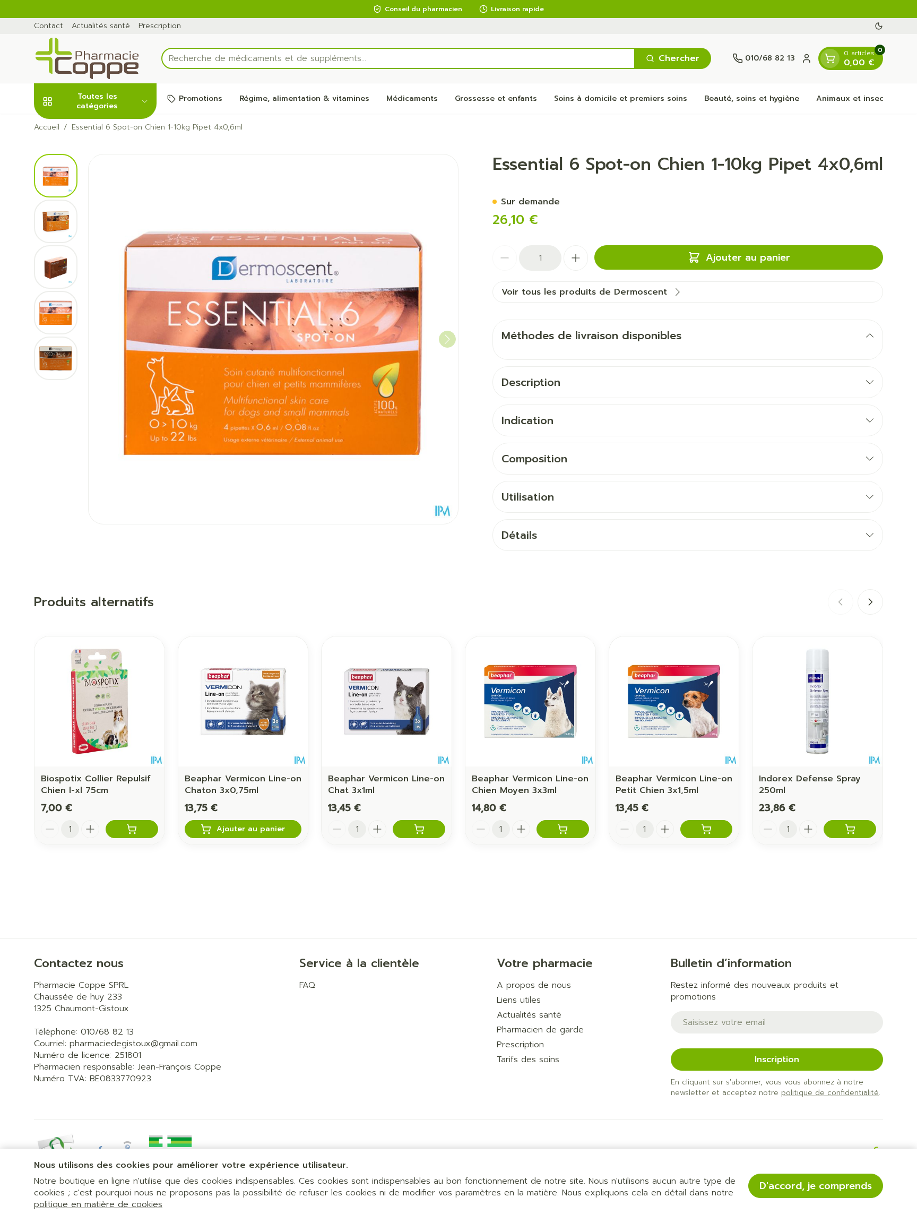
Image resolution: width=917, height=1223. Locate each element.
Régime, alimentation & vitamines (304, 98)
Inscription (777, 1059)
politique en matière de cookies (98, 1204)
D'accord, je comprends (815, 1185)
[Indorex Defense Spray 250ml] (817, 701)
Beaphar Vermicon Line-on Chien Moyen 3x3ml (530, 784)
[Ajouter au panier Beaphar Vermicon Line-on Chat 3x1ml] (419, 829)
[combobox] (398, 58)
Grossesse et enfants (496, 98)
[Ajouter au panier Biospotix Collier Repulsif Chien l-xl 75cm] (132, 829)
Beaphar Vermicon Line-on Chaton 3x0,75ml (243, 784)
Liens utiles (519, 1000)
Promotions (200, 98)
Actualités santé (101, 25)
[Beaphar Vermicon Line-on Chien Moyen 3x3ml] (530, 701)
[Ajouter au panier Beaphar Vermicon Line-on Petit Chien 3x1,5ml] (706, 829)
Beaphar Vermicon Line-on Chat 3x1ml (386, 784)
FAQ (307, 985)
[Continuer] (447, 339)
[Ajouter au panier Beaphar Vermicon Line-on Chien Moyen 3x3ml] (563, 829)
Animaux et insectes (856, 98)
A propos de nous (534, 985)
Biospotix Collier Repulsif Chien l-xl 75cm (96, 784)
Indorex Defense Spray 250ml (810, 784)
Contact (48, 25)
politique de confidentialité (830, 1092)
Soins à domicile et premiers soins (620, 98)
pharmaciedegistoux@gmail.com (133, 1043)
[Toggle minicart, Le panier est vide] (830, 58)
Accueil (46, 127)
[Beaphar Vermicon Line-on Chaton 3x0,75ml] (243, 701)
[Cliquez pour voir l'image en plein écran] (273, 339)
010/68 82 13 (107, 1032)
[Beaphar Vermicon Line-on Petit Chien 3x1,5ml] (674, 701)
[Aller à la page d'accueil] (87, 58)
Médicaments (412, 98)
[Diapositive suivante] (870, 602)
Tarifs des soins (528, 1059)
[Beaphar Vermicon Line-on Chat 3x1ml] (387, 701)
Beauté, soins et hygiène (751, 98)
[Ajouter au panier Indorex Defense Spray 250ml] (850, 829)
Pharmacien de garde (540, 1030)
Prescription (160, 25)
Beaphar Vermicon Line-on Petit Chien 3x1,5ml (674, 784)
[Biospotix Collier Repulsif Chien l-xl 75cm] (99, 701)
